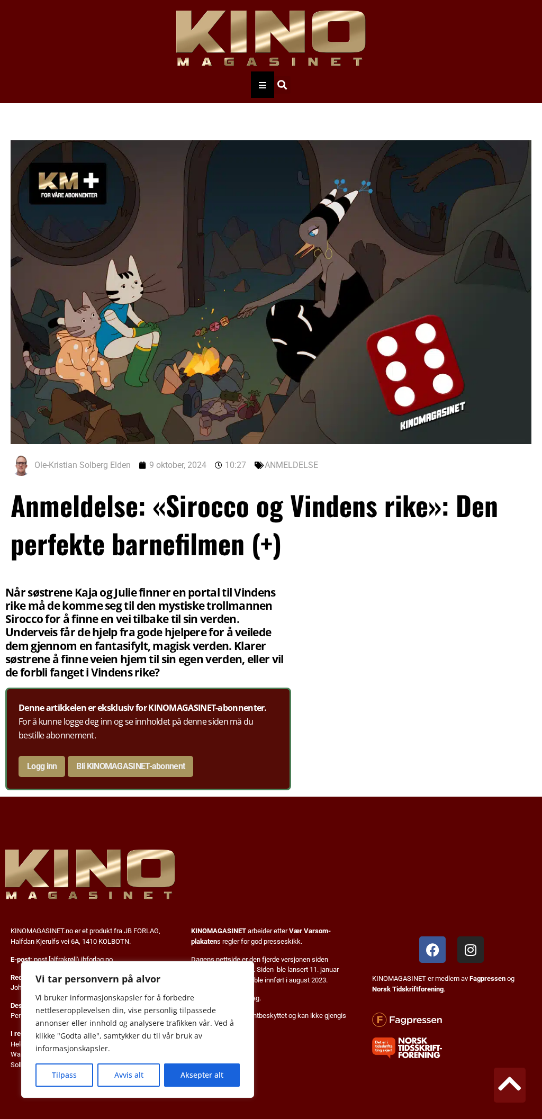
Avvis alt (128, 1075)
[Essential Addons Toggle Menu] (262, 84)
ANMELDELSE (291, 465)
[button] (282, 85)
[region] (137, 1029)
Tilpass (64, 1075)
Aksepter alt (201, 1075)
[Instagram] (470, 949)
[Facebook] (432, 949)
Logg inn (42, 766)
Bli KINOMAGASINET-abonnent (130, 766)
